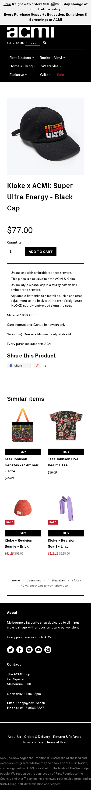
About (12, 613)
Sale (60, 75)
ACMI (57, 20)
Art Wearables (56, 580)
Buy (23, 452)
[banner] (30, 35)
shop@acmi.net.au (31, 703)
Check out (32, 43)
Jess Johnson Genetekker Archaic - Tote (22, 465)
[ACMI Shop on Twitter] (10, 650)
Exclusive (17, 75)
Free (7, 4)
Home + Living (21, 66)
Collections (34, 580)
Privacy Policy (33, 742)
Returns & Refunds (67, 737)
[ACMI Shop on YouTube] (38, 650)
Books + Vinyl (51, 58)
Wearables (50, 66)
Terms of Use (56, 742)
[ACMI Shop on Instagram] (29, 650)
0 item (15, 43)
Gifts (44, 75)
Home (16, 580)
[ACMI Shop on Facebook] (19, 650)
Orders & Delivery (37, 737)
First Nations (20, 58)
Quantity (14, 242)
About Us (14, 737)
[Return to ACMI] (47, 650)
